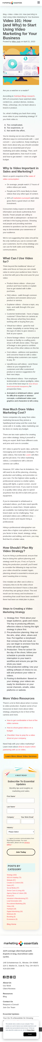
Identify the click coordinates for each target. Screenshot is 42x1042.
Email (10, 896)
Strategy (12, 875)
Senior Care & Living (15, 890)
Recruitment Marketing (16, 903)
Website (11, 880)
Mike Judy (16, 41)
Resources (8, 994)
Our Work (7, 986)
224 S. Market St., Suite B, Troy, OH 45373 (21, 966)
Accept (30, 1034)
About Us (7, 983)
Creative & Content (15, 883)
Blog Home (11, 924)
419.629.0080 (9, 969)
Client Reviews (9, 989)
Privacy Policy (30, 1030)
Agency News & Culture (17, 893)
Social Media (13, 888)
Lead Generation (14, 901)
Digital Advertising (15, 911)
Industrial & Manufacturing (17, 898)
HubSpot (11, 909)
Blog (4, 14)
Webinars (11, 914)
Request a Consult (11, 1004)
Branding (11, 916)
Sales (10, 885)
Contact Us (8, 1002)
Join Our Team (9, 1007)
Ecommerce (12, 919)
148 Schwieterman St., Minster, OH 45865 (20, 963)
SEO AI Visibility (14, 877)
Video (10, 14)
